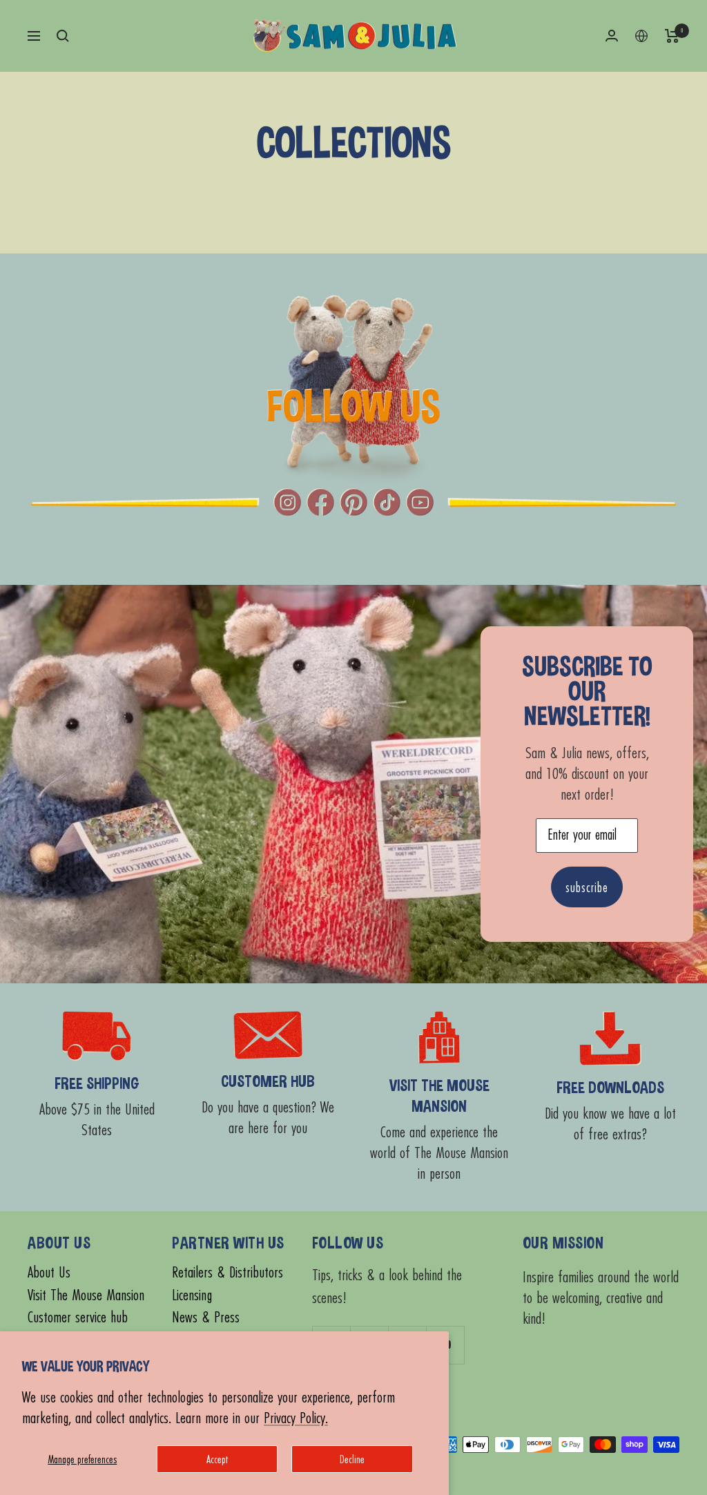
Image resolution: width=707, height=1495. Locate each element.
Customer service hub (78, 1317)
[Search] (63, 36)
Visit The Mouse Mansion (86, 1295)
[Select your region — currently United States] (641, 36)
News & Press (206, 1317)
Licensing (192, 1295)
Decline (352, 1459)
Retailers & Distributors (227, 1272)
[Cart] (672, 36)
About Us (49, 1272)
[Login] (612, 35)
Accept (217, 1459)
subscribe (586, 887)
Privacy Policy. (296, 1417)
